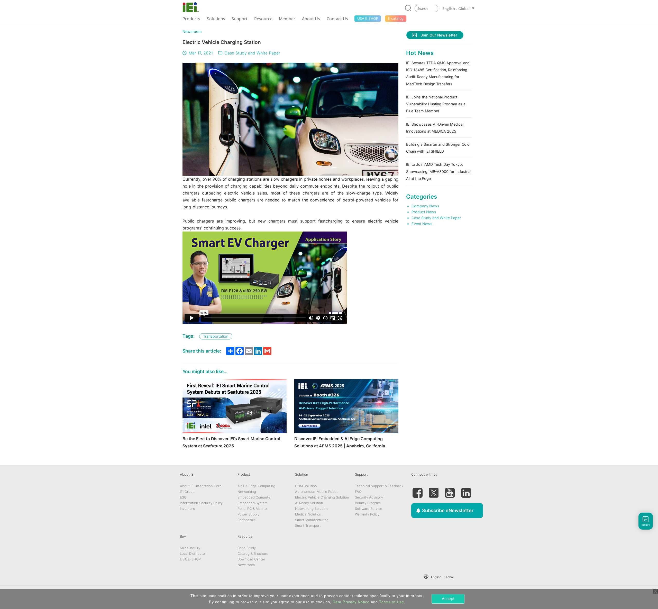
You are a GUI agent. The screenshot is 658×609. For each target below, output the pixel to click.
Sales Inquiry (190, 548)
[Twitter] (433, 491)
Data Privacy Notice (351, 601)
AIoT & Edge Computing (256, 486)
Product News (424, 212)
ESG (183, 497)
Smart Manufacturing (311, 520)
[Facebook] (417, 491)
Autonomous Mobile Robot (316, 492)
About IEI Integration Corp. (201, 486)
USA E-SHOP (190, 559)
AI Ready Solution (309, 503)
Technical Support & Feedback (379, 486)
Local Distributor (193, 553)
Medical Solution (308, 514)
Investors (187, 508)
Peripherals (246, 520)
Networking (246, 492)
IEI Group (187, 492)
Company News (425, 206)
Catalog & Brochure (252, 553)
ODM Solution (306, 486)
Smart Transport (308, 525)
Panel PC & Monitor (252, 508)
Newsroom (192, 31)
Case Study (246, 548)
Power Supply (248, 514)
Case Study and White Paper (252, 53)
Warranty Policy (367, 514)
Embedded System (252, 503)
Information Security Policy (201, 503)
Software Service (368, 508)
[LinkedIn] (466, 491)
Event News (422, 224)
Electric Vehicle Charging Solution (322, 497)
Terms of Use (391, 601)
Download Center (251, 559)
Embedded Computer (254, 497)
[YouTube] (450, 491)
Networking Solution (311, 508)
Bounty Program (368, 503)
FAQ (358, 492)
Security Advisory (369, 497)
